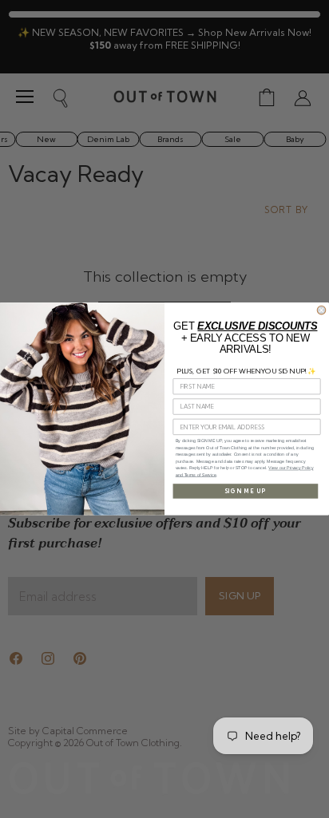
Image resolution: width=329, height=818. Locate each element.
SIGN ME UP (245, 491)
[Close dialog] (321, 310)
